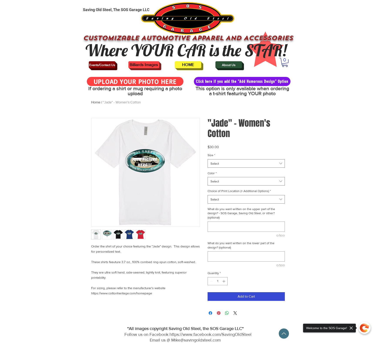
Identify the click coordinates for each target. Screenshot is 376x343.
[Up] (284, 333)
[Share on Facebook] (210, 313)
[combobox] (246, 163)
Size (211, 155)
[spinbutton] (218, 281)
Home (95, 102)
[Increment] (224, 281)
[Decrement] (211, 281)
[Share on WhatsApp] (227, 313)
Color (212, 173)
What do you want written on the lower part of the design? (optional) (241, 245)
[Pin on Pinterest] (218, 313)
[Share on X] (235, 313)
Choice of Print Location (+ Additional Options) (239, 191)
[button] (284, 62)
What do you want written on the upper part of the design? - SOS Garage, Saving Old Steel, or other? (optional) (241, 213)
